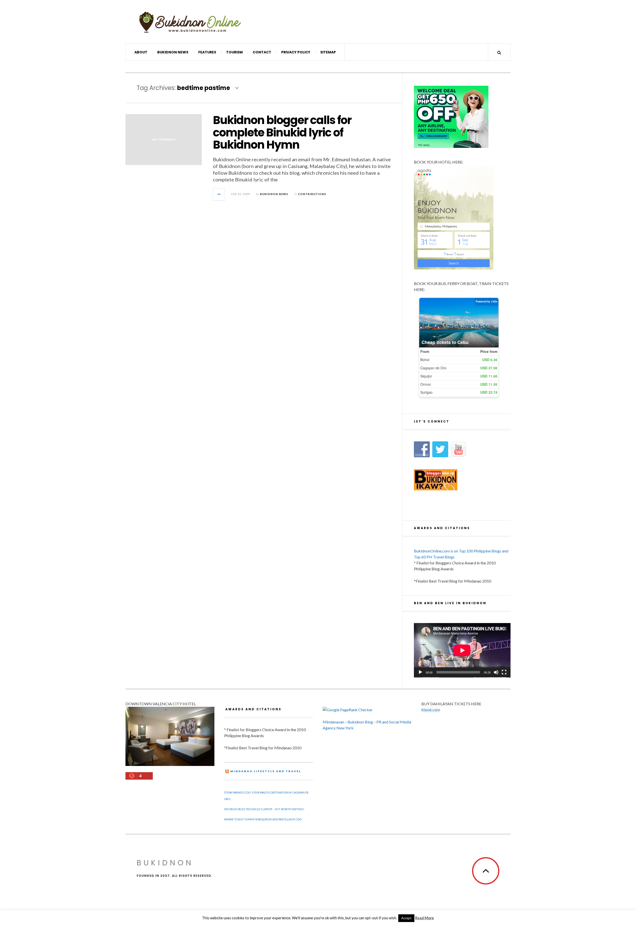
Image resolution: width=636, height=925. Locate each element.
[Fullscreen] (504, 672)
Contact (262, 52)
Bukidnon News (172, 52)
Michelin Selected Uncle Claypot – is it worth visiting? (264, 809)
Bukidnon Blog (360, 721)
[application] (462, 650)
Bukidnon (165, 862)
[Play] (420, 672)
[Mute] (496, 672)
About (140, 52)
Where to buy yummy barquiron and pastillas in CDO (263, 819)
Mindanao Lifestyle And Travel (265, 771)
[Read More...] (219, 194)
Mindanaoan (333, 721)
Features (207, 52)
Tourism (234, 52)
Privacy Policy (295, 52)
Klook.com (430, 709)
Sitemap (328, 52)
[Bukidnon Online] (190, 21)
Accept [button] (406, 918)
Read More (424, 918)
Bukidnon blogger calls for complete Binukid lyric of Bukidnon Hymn (282, 132)
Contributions (312, 194)
